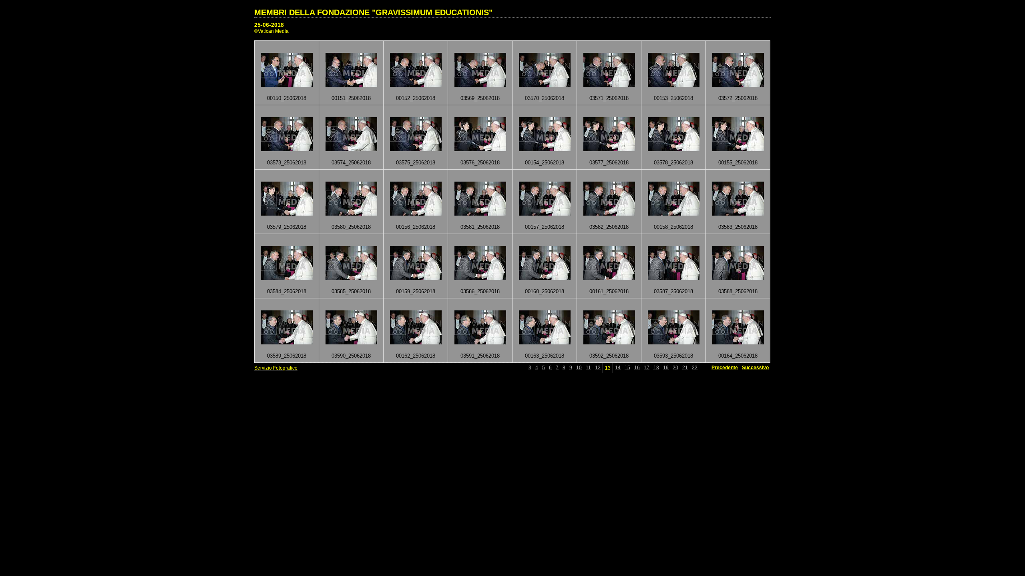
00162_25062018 (415, 356)
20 (675, 367)
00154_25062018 (544, 163)
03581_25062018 (480, 227)
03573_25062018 (286, 163)
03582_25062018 (609, 227)
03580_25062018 (351, 227)
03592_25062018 (609, 356)
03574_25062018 (351, 163)
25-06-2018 (269, 25)
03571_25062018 (609, 98)
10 (579, 367)
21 (685, 367)
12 (598, 367)
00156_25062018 (415, 227)
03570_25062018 (544, 98)
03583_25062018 (738, 227)
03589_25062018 (286, 356)
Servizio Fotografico (275, 368)
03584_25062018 (286, 291)
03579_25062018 (286, 227)
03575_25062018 (415, 163)
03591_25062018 (480, 356)
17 (646, 367)
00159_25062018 (415, 291)
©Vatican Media (271, 31)
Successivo (755, 367)
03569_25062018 (480, 98)
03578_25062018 (673, 163)
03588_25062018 (738, 291)
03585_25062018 (351, 291)
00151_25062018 (351, 98)
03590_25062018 (351, 356)
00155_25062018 (738, 163)
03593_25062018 (673, 356)
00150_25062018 (286, 98)
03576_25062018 (480, 163)
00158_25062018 (673, 227)
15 (627, 367)
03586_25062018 (480, 291)
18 (656, 367)
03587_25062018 (673, 291)
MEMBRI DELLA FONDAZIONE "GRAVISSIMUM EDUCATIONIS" (373, 12)
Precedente (724, 367)
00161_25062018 (609, 291)
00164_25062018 (738, 356)
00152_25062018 (415, 98)
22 (694, 367)
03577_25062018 (609, 163)
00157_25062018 (544, 227)
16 (637, 367)
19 (666, 367)
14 (618, 367)
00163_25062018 (544, 356)
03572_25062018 (738, 98)
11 (588, 367)
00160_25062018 (544, 291)
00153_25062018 (673, 98)
